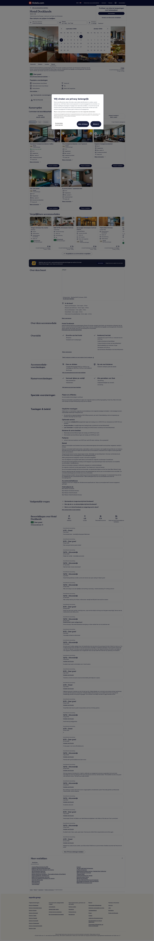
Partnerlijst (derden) (59, 117)
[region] (77, 111)
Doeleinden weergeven (59, 124)
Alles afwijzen (83, 124)
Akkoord (96, 124)
